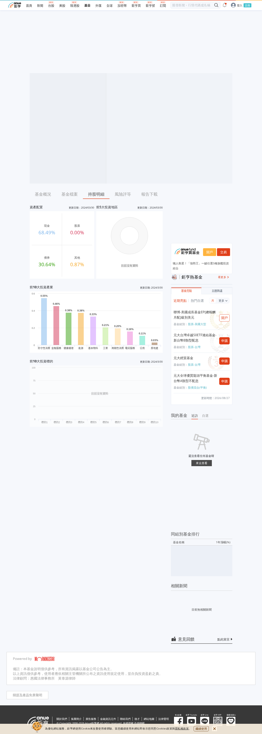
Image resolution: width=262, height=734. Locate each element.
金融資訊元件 (108, 719)
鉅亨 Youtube (191, 721)
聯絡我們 (125, 719)
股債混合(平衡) (197, 387)
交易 (223, 252)
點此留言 (223, 639)
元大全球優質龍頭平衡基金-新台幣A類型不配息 (195, 378)
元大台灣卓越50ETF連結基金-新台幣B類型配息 (195, 338)
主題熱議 (217, 290)
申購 (224, 340)
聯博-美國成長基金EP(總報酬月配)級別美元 (195, 315)
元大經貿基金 (183, 358)
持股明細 (96, 194)
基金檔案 (69, 194)
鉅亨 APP (217, 721)
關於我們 (61, 719)
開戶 (209, 252)
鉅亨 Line (204, 721)
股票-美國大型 (197, 324)
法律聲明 (163, 719)
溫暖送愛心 (230, 721)
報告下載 (149, 194)
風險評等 (123, 194)
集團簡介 (76, 719)
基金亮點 (186, 290)
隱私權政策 (182, 728)
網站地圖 (149, 719)
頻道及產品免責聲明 (27, 695)
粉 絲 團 (178, 721)
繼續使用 (201, 729)
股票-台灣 (194, 347)
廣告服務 (91, 719)
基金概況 (43, 194)
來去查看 (201, 463)
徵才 (137, 719)
